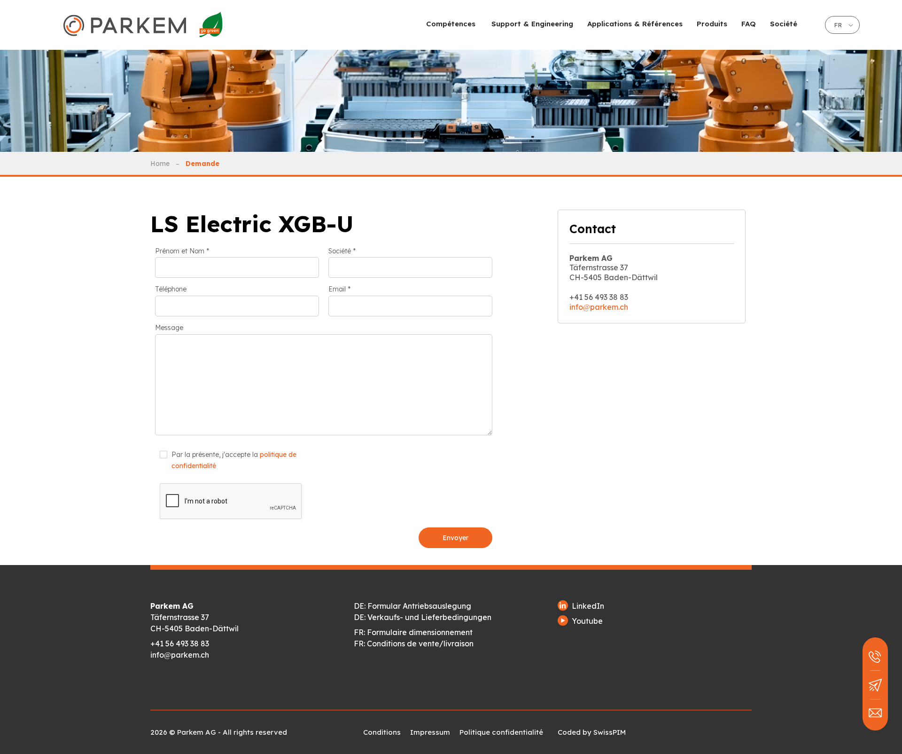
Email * (339, 289)
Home (160, 163)
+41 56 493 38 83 (179, 643)
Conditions (382, 732)
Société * (342, 251)
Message (169, 328)
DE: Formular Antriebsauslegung (412, 606)
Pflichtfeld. (174, 477)
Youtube (587, 621)
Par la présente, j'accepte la (233, 460)
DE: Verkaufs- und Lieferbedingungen (422, 617)
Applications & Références (635, 23)
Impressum (430, 732)
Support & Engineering (532, 23)
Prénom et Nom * (182, 251)
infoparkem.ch (598, 307)
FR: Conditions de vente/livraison (414, 643)
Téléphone (171, 289)
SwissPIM (609, 732)
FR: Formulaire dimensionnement (413, 632)
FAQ (748, 23)
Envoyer (455, 538)
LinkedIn (588, 606)
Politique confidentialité (501, 732)
